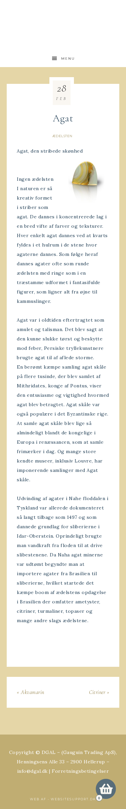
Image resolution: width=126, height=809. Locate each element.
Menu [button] (68, 58)
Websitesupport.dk (73, 799)
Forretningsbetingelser (80, 771)
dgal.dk (63, 21)
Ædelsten (62, 136)
